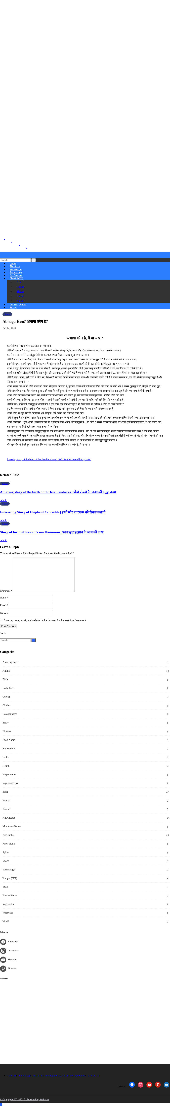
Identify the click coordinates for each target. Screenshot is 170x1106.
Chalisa (20, 286)
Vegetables (8, 904)
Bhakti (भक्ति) (16, 278)
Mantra (20, 291)
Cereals (6, 696)
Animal (6, 670)
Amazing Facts (10, 662)
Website (4, 613)
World (5, 921)
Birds (5, 679)
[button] (1, 256)
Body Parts (8, 688)
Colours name (9, 714)
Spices (5, 852)
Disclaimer (68, 1075)
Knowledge (8, 817)
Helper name (9, 774)
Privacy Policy (53, 1075)
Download (80, 1075)
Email (4, 605)
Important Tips (10, 783)
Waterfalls (7, 912)
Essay (13, 307)
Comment (6, 590)
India (5, 791)
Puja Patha (8, 835)
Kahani (20, 300)
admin (3, 500)
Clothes (6, 705)
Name (4, 597)
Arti (19, 282)
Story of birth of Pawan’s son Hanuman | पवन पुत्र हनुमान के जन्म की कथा (52, 532)
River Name (8, 843)
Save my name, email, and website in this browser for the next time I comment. (45, 620)
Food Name (8, 739)
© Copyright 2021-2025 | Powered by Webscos (24, 1099)
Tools (5, 886)
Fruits (5, 757)
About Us (12, 1075)
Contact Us (94, 1075)
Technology (8, 869)
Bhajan (20, 296)
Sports (5, 860)
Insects (6, 800)
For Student (8, 748)
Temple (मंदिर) (9, 878)
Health (5, 765)
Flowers (6, 731)
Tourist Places (9, 895)
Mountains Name (11, 826)
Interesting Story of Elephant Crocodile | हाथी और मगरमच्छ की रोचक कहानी (52, 512)
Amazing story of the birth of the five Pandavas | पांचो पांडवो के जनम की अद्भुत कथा (49, 459)
